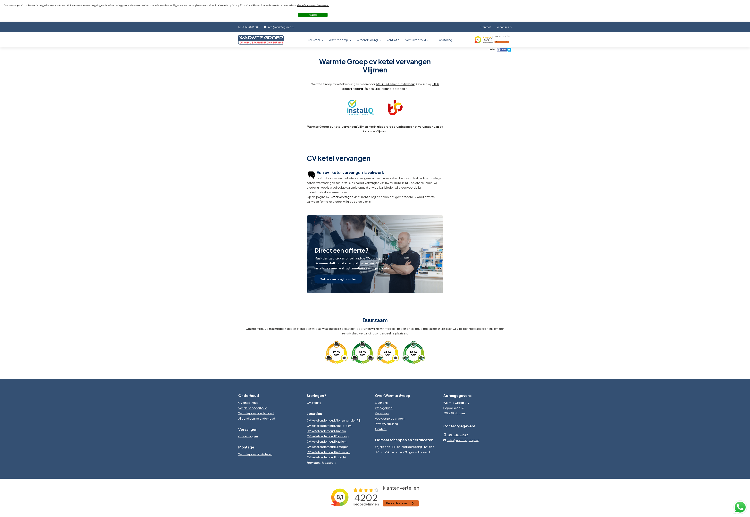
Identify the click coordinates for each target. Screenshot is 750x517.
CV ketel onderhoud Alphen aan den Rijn (334, 420)
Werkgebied (384, 408)
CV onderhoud (248, 402)
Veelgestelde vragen (389, 418)
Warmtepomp (339, 40)
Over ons (381, 402)
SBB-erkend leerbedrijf (390, 88)
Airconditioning (367, 40)
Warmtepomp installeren (255, 454)
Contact (485, 27)
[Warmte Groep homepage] (261, 40)
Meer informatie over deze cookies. (313, 5)
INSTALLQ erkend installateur (395, 84)
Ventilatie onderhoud (252, 408)
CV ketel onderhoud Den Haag (328, 436)
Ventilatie (393, 40)
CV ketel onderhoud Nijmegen (327, 446)
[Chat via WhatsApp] (740, 507)
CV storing (445, 40)
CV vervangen (248, 436)
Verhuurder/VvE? (417, 40)
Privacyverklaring (386, 423)
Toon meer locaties (320, 462)
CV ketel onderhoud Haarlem (326, 441)
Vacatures (503, 27)
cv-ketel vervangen (339, 197)
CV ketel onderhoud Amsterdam (329, 425)
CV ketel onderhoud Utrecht (326, 457)
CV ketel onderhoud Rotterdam (328, 452)
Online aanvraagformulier (338, 279)
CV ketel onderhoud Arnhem (326, 431)
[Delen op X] (509, 49)
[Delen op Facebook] (502, 49)
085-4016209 (250, 27)
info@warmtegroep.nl (280, 27)
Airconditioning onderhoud (256, 418)
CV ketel (314, 40)
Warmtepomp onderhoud (256, 413)
